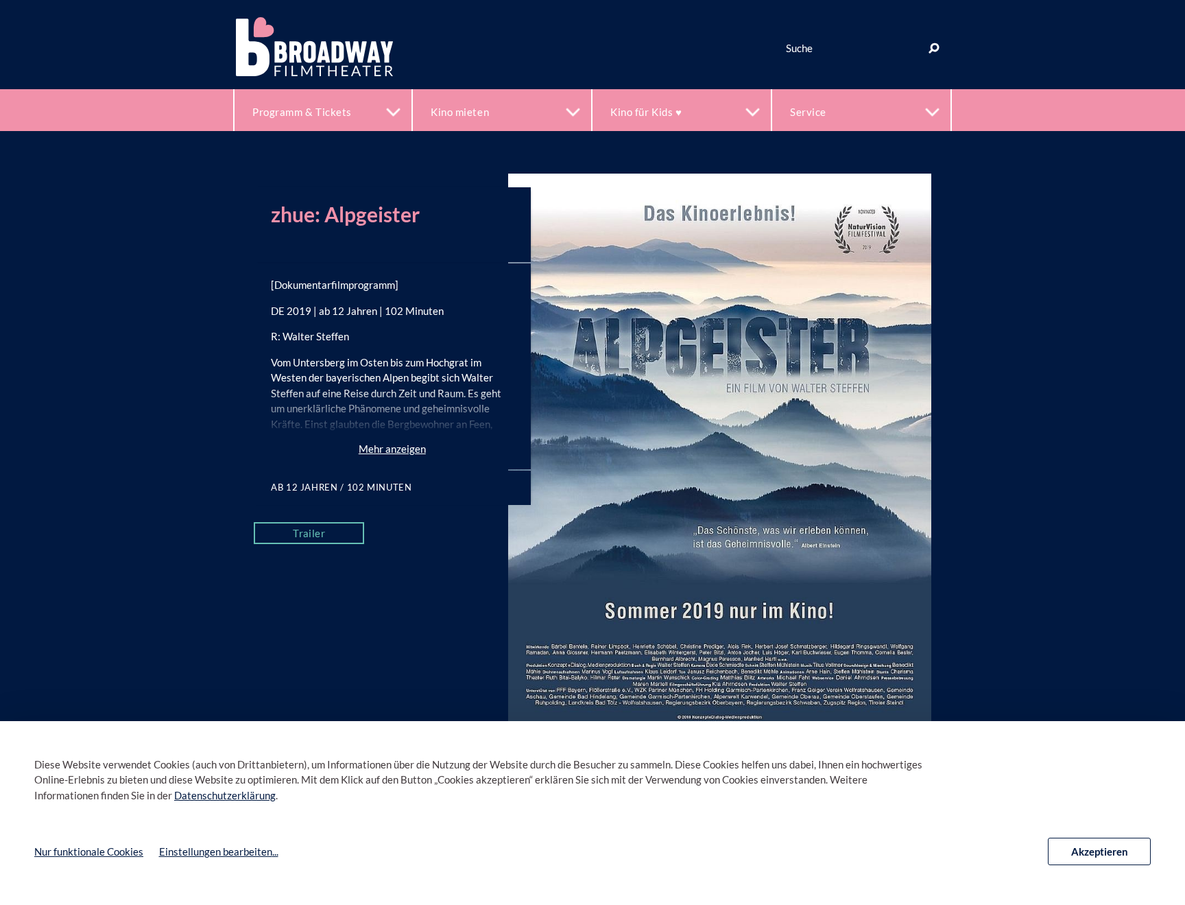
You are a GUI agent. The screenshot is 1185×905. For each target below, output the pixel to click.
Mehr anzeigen (392, 449)
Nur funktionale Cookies (88, 851)
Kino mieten (460, 112)
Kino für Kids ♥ (646, 112)
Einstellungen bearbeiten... (218, 851)
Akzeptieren (1099, 851)
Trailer (309, 533)
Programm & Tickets (302, 112)
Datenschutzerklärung (225, 795)
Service (808, 112)
